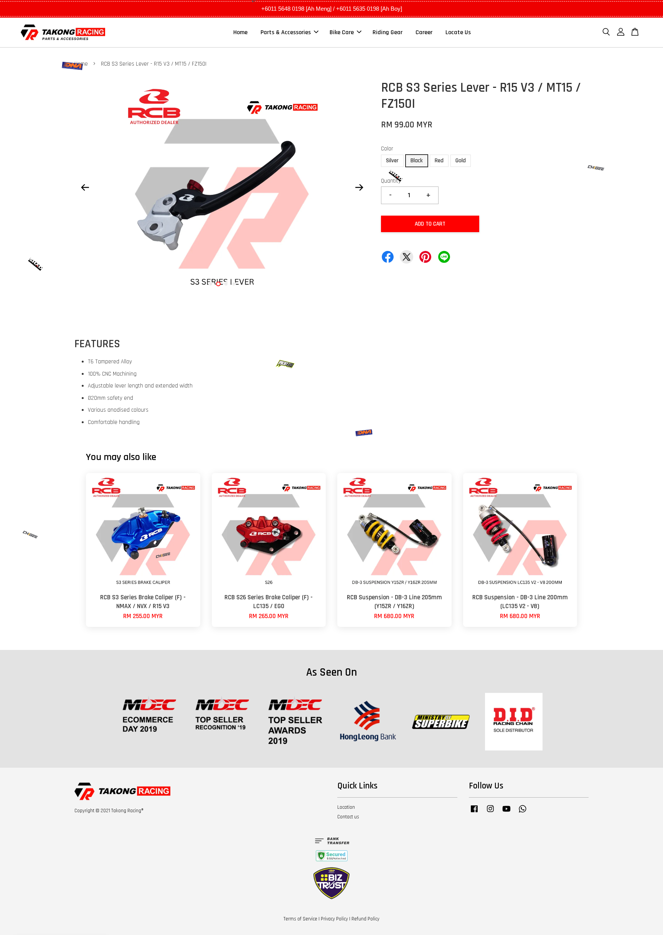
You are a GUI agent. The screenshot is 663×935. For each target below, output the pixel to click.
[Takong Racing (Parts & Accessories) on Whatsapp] (522, 813)
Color (387, 148)
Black (417, 160)
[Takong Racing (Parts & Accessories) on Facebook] (474, 813)
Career (424, 32)
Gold (460, 160)
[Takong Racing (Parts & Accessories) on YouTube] (506, 813)
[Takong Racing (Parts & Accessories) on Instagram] (490, 813)
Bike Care (342, 32)
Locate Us (458, 32)
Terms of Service (300, 919)
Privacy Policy (334, 919)
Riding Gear (387, 32)
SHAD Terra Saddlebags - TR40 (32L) (70, 913)
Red (439, 160)
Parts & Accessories (286, 32)
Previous (84, 187)
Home (240, 32)
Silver (392, 160)
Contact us (348, 817)
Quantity (391, 181)
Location (346, 807)
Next (359, 187)
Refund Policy (365, 919)
